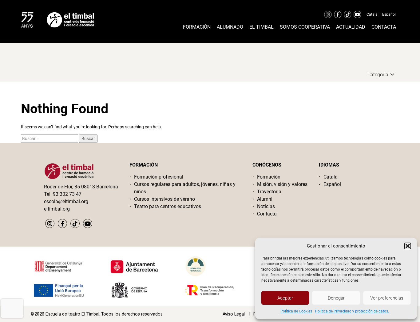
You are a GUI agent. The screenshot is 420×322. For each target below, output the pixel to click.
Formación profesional (158, 177)
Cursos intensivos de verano (164, 199)
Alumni (264, 199)
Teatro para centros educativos (167, 206)
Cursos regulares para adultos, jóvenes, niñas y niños (185, 188)
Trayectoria (269, 192)
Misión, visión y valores (282, 184)
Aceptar (285, 298)
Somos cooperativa (305, 27)
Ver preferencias (386, 298)
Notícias (266, 206)
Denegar (336, 298)
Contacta (383, 27)
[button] (408, 246)
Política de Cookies (296, 311)
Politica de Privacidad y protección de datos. (352, 311)
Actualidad (350, 27)
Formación (197, 27)
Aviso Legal (234, 314)
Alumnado (230, 27)
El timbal (261, 27)
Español (389, 14)
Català (372, 14)
